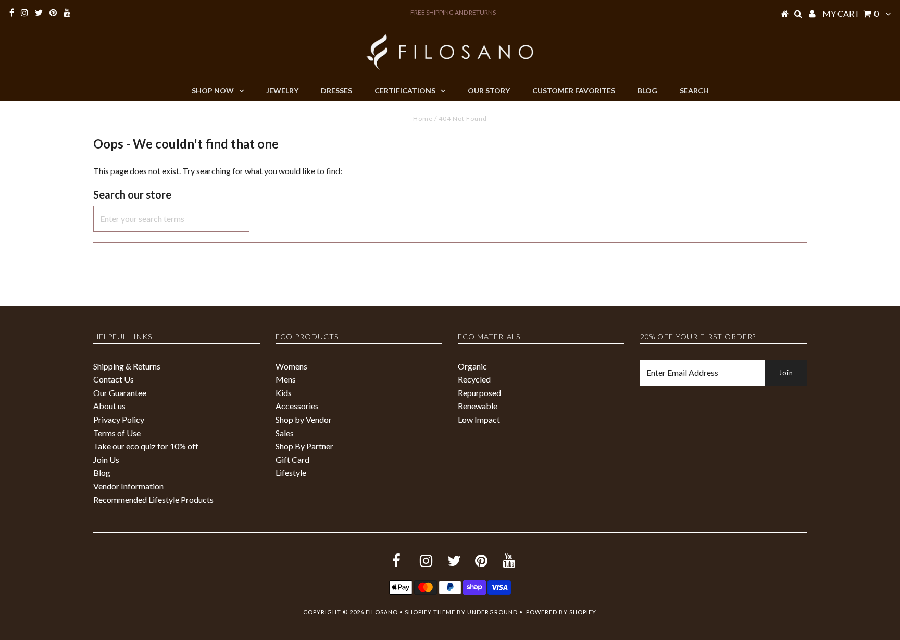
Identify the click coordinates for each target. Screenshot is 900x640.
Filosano (382, 612)
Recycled (474, 379)
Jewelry (282, 90)
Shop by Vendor (304, 419)
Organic (472, 366)
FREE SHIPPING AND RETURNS (453, 12)
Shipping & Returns (126, 366)
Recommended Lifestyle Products (153, 499)
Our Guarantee (119, 393)
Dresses (336, 90)
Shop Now (213, 90)
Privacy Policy (118, 419)
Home (423, 118)
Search (694, 90)
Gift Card (292, 459)
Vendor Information (128, 486)
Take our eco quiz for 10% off (145, 446)
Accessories (297, 406)
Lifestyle (291, 472)
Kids (284, 393)
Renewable (477, 406)
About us (109, 406)
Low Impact (479, 419)
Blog (647, 90)
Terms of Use (117, 433)
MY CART (850, 13)
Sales (285, 433)
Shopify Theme (430, 612)
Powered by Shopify (561, 612)
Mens (286, 379)
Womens (291, 366)
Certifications (404, 90)
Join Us (106, 459)
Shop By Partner (304, 446)
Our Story (489, 90)
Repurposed (479, 393)
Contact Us (113, 379)
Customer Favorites (573, 90)
